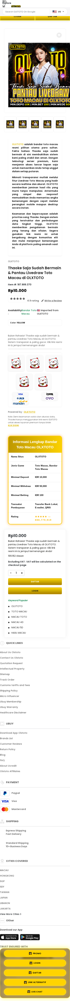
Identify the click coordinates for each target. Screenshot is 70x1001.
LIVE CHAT (36, 990)
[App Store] (10, 938)
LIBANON (5, 903)
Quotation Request (11, 663)
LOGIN (17, 16)
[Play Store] (30, 938)
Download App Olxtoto (13, 733)
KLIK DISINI (13, 425)
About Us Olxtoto (10, 652)
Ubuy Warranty (9, 707)
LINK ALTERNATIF (37, 981)
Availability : (14, 312)
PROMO (37, 953)
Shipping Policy (9, 690)
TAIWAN (4, 892)
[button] (59, 35)
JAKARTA (5, 908)
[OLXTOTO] (16, 6)
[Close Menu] (3, 7)
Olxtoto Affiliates (10, 771)
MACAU (4, 870)
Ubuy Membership (10, 701)
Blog (2, 754)
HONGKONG (7, 875)
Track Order (7, 679)
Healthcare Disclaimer (13, 712)
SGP (2, 881)
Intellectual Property (12, 668)
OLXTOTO (18, 144)
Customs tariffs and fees (15, 685)
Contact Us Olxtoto (11, 657)
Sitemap (5, 674)
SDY (2, 886)
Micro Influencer (9, 696)
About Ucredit (8, 765)
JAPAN (3, 897)
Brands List (6, 738)
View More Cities (10, 914)
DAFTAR (52, 16)
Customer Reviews (11, 743)
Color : (17, 322)
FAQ (2, 760)
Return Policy (7, 749)
